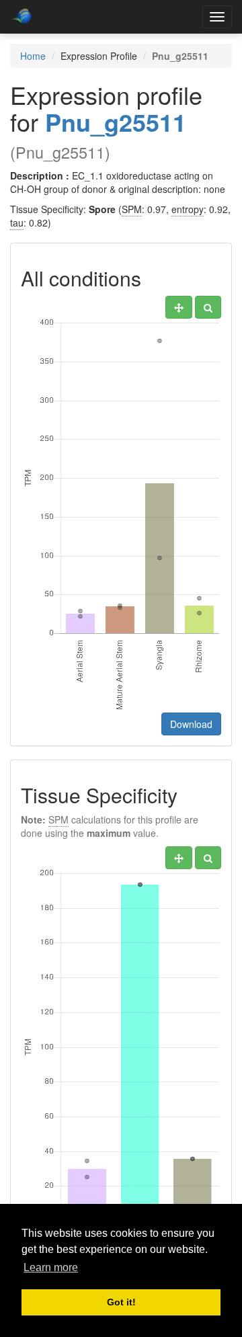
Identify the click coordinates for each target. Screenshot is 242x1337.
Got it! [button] (121, 1302)
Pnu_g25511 (115, 121)
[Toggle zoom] (208, 307)
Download (191, 724)
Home (33, 56)
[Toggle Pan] (178, 307)
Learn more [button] (51, 1267)
